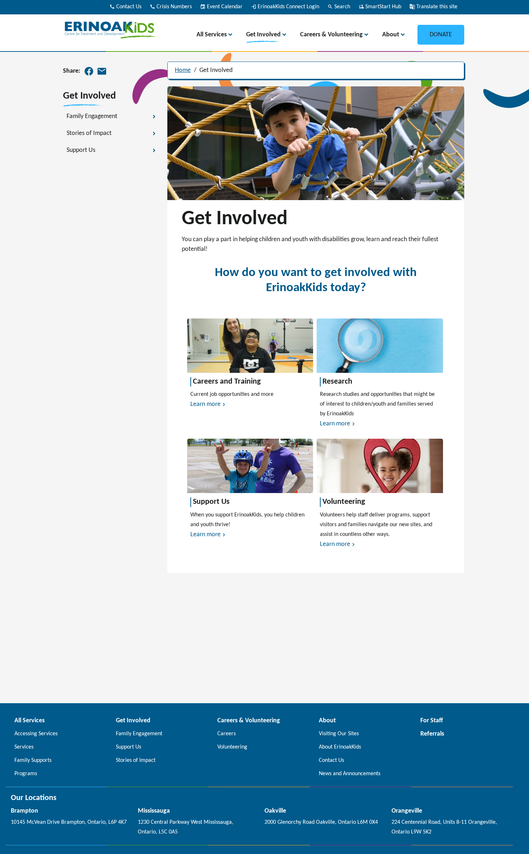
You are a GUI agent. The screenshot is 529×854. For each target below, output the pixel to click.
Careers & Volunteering (331, 34)
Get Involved (263, 34)
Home (183, 70)
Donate (441, 34)
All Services (211, 34)
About (390, 34)
